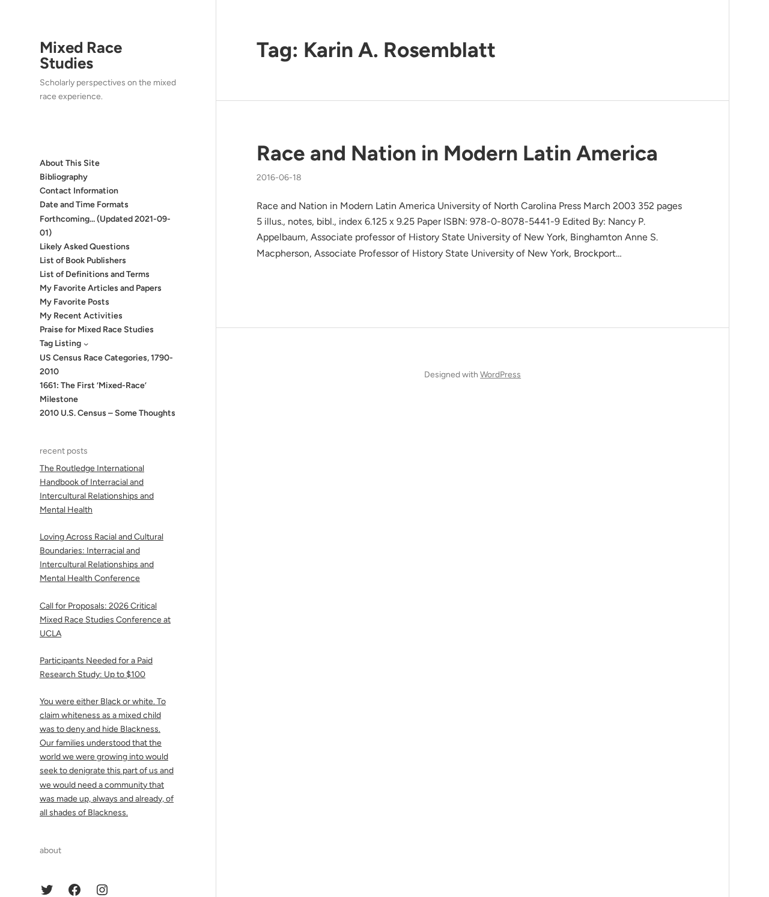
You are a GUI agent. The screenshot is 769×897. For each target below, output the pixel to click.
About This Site (70, 163)
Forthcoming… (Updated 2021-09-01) (105, 226)
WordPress (500, 374)
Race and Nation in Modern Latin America (457, 153)
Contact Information (79, 191)
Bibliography (64, 177)
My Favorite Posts (74, 302)
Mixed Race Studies (81, 55)
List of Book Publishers (83, 260)
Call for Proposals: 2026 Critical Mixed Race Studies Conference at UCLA (105, 620)
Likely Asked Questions (85, 247)
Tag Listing (60, 343)
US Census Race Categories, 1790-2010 (106, 365)
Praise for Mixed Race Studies (97, 329)
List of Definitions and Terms (95, 274)
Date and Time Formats (84, 204)
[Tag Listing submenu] (86, 343)
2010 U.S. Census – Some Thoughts (107, 413)
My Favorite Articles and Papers (101, 288)
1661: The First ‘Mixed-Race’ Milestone (93, 392)
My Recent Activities (81, 316)
